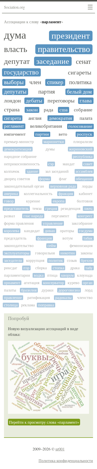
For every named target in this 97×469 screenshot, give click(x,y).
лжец (88, 208)
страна (12, 109)
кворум (67, 275)
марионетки (54, 141)
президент (70, 36)
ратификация (38, 297)
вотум (67, 238)
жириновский (81, 149)
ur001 (60, 448)
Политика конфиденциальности (66, 460)
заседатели (13, 260)
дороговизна (69, 290)
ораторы (67, 230)
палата (86, 118)
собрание (83, 110)
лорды (87, 186)
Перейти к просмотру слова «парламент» (44, 422)
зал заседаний (57, 171)
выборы (14, 82)
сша (63, 110)
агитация (31, 282)
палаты (10, 290)
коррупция (35, 260)
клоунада (85, 275)
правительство (64, 49)
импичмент (15, 134)
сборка (41, 268)
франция (44, 238)
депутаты (15, 91)
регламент (14, 126)
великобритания (46, 126)
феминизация (81, 245)
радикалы (63, 297)
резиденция (70, 208)
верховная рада (63, 186)
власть (15, 49)
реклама (28, 305)
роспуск (84, 134)
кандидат (32, 230)
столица (11, 305)
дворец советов (17, 178)
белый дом (79, 92)
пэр (26, 268)
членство (85, 297)
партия (46, 91)
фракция (65, 193)
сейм (52, 245)
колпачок (11, 171)
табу (89, 268)
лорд (89, 290)
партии (42, 134)
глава (86, 101)
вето (63, 134)
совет (88, 164)
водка (39, 275)
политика (80, 82)
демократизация (17, 149)
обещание (84, 178)
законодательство (19, 245)
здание (32, 171)
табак (88, 238)
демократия (60, 118)
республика (83, 156)
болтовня (85, 201)
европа (58, 201)
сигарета (12, 118)
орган (88, 282)
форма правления (19, 223)
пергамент (60, 216)
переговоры (61, 101)
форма (44, 178)
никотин (67, 253)
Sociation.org (14, 7)
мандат (69, 164)
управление (53, 223)
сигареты (79, 72)
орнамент (12, 282)
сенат (83, 62)
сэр (51, 164)
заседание (52, 61)
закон (32, 110)
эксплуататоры (16, 253)
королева (11, 230)
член (35, 82)
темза (37, 208)
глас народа (33, 216)
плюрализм (83, 141)
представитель (16, 208)
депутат (17, 61)
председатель (15, 238)
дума (15, 35)
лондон (12, 101)
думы (50, 149)
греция (51, 208)
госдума (86, 230)
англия (35, 118)
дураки (47, 290)
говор (9, 201)
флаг (63, 178)
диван (50, 230)
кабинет (86, 193)
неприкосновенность (22, 164)
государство (21, 72)
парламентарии (17, 275)
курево (73, 282)
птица (52, 275)
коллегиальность (38, 193)
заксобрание (82, 223)
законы (87, 253)
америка (11, 193)
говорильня (45, 253)
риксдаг (10, 268)
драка (75, 268)
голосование (80, 126)
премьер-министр (19, 141)
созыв (72, 260)
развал (9, 216)
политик (55, 260)
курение (33, 201)
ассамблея (84, 171)
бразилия (29, 290)
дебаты (34, 101)
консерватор (53, 282)
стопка (58, 268)
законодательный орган (24, 186)
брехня (87, 260)
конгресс (85, 216)
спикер (55, 82)
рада (48, 110)
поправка (46, 305)
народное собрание (20, 156)
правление (13, 297)
